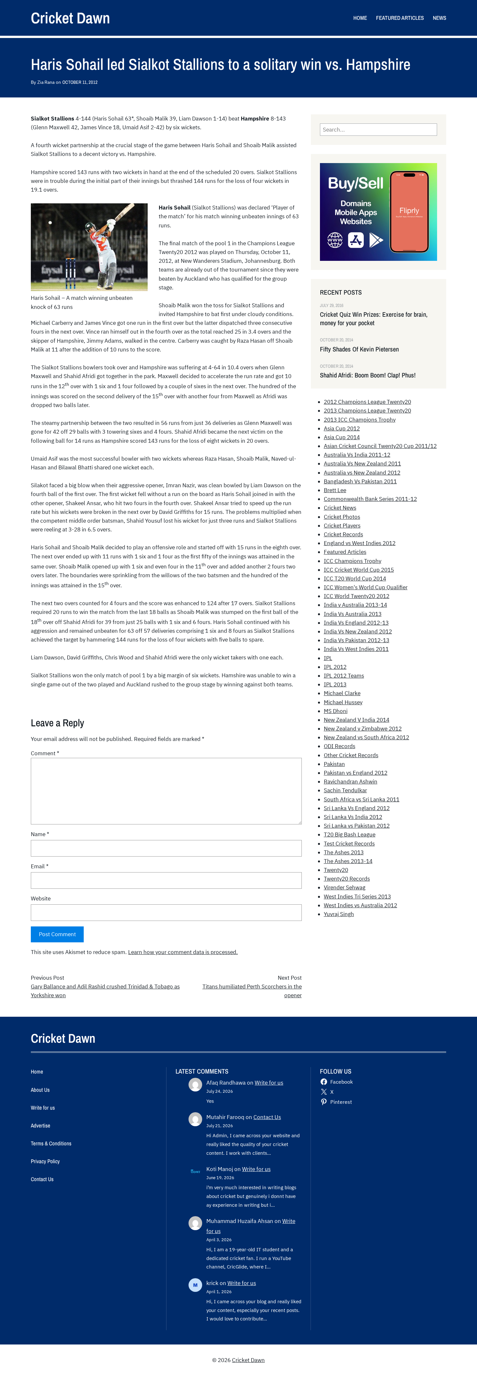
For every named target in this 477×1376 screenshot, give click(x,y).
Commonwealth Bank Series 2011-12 (370, 499)
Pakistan (334, 764)
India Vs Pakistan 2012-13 (356, 640)
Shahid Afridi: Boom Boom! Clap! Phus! (368, 375)
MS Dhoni (336, 711)
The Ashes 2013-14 (348, 861)
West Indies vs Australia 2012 (360, 905)
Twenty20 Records (347, 878)
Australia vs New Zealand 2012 (362, 472)
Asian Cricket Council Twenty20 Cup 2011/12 (380, 446)
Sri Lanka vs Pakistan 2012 (357, 825)
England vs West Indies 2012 (360, 543)
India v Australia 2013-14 (355, 604)
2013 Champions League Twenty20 (367, 410)
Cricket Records (343, 534)
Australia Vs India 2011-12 (357, 454)
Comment (45, 753)
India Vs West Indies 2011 (356, 649)
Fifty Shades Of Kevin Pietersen (359, 349)
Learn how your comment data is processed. (183, 952)
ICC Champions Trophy (352, 561)
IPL (328, 658)
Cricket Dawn (70, 17)
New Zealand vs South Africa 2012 (366, 737)
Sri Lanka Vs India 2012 (353, 817)
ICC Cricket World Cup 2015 (359, 569)
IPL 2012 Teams (344, 675)
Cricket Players (342, 525)
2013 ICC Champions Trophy (360, 419)
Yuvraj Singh (339, 914)
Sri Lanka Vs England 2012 (357, 808)
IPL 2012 (335, 666)
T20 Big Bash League (349, 834)
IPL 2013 (335, 684)
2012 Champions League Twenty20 (367, 401)
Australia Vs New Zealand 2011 (362, 463)
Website (41, 898)
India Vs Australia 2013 (353, 614)
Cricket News (340, 507)
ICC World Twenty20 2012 (356, 596)
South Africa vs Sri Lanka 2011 (361, 799)
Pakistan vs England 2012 (355, 772)
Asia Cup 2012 (342, 428)
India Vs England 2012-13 (356, 622)
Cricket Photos (342, 516)
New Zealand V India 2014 (356, 719)
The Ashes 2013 (344, 852)
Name (40, 834)
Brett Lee (335, 490)
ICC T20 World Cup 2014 (355, 578)
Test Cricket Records (349, 843)
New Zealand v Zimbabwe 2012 (363, 728)
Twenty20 (336, 869)
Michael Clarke (342, 693)
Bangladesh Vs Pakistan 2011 (360, 481)
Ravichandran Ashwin (350, 781)
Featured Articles (345, 551)
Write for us (269, 1082)
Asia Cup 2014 (342, 437)
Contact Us (267, 1117)
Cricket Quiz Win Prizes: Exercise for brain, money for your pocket (374, 318)
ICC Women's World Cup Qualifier (366, 587)
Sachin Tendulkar (345, 790)
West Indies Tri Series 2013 (357, 896)
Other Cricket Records (351, 755)
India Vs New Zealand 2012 (358, 631)
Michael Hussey (343, 702)
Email (40, 866)
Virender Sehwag (344, 887)
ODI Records (339, 746)
